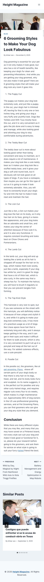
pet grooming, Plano (13, 369)
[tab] (17, 552)
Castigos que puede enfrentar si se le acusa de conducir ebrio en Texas (21, 533)
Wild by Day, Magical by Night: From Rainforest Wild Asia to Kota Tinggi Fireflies (11, 470)
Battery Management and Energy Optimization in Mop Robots (33, 470)
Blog (6, 34)
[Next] (37, 525)
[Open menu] (39, 4)
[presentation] (22, 512)
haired (21, 450)
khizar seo (10, 55)
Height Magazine (21, 572)
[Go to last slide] (6, 525)
